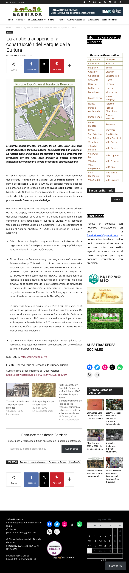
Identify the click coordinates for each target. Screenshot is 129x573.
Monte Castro (95, 97)
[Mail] (99, 2)
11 (95, 540)
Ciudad (19, 20)
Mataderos (94, 92)
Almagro (110, 59)
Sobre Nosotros (109, 20)
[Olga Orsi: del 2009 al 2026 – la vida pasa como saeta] (95, 435)
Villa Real (110, 166)
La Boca (110, 83)
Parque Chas (95, 116)
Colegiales (93, 75)
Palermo (110, 103)
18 (95, 545)
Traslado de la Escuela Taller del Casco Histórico (17, 404)
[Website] (115, 2)
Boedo (109, 67)
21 (110, 545)
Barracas (23, 462)
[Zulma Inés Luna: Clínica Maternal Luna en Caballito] (95, 404)
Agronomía (94, 59)
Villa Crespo (112, 142)
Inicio (11, 20)
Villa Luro (93, 161)
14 (110, 540)
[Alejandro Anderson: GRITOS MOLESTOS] (114, 435)
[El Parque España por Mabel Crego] (43, 390)
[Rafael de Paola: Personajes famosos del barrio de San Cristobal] (114, 462)
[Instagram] (94, 2)
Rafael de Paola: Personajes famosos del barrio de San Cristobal (113, 476)
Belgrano (93, 67)
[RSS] (104, 2)
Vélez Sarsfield (113, 138)
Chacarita (93, 79)
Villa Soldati (94, 179)
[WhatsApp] (120, 2)
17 (89, 545)
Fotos (61, 20)
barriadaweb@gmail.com (102, 235)
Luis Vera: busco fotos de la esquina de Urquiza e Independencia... (114, 418)
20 (105, 545)
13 (105, 540)
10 (89, 540)
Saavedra (110, 129)
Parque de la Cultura (57, 462)
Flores (109, 79)
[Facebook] (89, 2)
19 (100, 545)
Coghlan (110, 71)
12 (100, 540)
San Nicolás (112, 134)
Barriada (13, 55)
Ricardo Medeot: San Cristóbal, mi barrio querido (95, 473)
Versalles (93, 142)
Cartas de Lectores (76, 20)
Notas (51, 20)
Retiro (91, 129)
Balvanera (93, 63)
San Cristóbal (95, 134)
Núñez (91, 103)
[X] (110, 2)
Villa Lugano (112, 155)
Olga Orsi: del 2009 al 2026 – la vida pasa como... (95, 446)
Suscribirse (71, 448)
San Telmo (93, 138)
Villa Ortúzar (112, 161)
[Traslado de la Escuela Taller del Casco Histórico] (17, 390)
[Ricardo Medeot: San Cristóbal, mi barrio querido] (95, 462)
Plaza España (74, 462)
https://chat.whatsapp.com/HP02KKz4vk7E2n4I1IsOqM (36, 374)
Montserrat (112, 92)
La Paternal (94, 88)
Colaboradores (35, 20)
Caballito (93, 71)
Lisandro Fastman (38, 462)
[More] (69, 66)
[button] (84, 2)
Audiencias (93, 20)
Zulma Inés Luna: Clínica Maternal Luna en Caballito (95, 416)
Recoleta (110, 124)
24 (89, 550)
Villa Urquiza (112, 179)
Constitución (112, 75)
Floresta (92, 83)
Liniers (109, 88)
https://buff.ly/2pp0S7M (34, 356)
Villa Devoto (112, 148)
